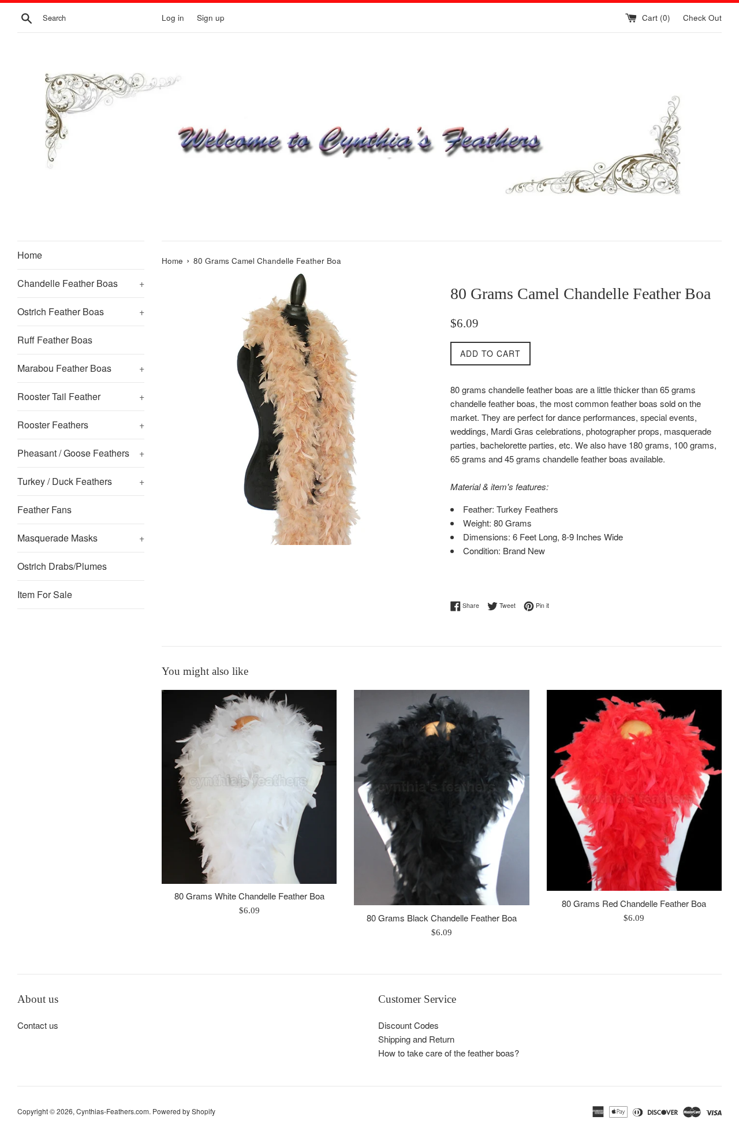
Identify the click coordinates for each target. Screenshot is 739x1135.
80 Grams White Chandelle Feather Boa (249, 896)
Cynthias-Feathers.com (112, 1111)
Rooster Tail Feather (80, 396)
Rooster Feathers (80, 424)
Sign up (211, 17)
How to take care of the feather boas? (448, 1053)
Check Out (702, 17)
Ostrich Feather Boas (80, 311)
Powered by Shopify (183, 1111)
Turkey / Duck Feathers (80, 481)
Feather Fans (44, 509)
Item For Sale (44, 594)
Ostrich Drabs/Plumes (62, 566)
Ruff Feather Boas (54, 339)
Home (29, 255)
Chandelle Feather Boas (80, 283)
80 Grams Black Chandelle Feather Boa (442, 918)
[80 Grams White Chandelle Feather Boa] (249, 786)
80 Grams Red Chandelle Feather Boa (634, 903)
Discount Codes (408, 1025)
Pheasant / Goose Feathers (80, 453)
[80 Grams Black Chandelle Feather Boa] (441, 797)
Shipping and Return (416, 1039)
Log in (173, 17)
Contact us (37, 1025)
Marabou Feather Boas (80, 368)
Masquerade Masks (80, 537)
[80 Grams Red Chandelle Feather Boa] (634, 790)
